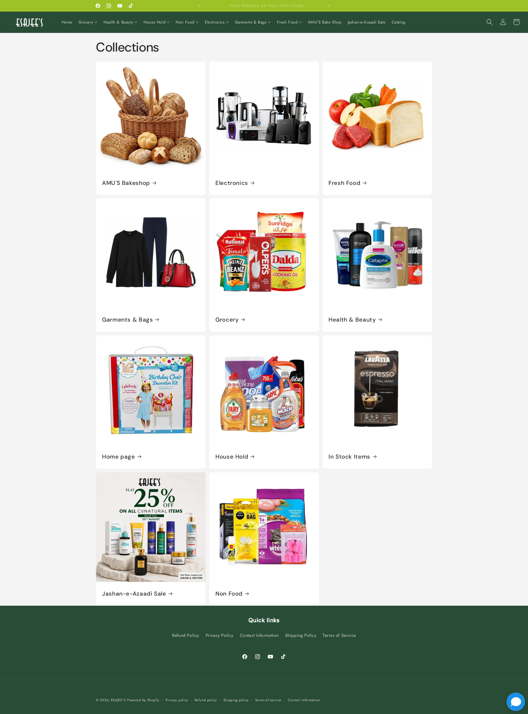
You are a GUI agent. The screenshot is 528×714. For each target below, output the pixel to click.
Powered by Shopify (143, 700)
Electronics (231, 182)
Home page (118, 456)
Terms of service (268, 700)
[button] (88, 22)
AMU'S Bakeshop (126, 182)
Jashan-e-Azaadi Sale (134, 593)
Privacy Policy (219, 635)
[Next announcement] (329, 6)
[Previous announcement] (199, 6)
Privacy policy (177, 700)
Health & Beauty (352, 319)
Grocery (227, 319)
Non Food (229, 593)
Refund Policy (185, 635)
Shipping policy (236, 700)
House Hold (231, 456)
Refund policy (206, 700)
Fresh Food (344, 182)
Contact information (304, 700)
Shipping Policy (301, 635)
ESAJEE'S (118, 700)
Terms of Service (339, 635)
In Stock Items (349, 456)
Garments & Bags (127, 319)
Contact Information (259, 635)
